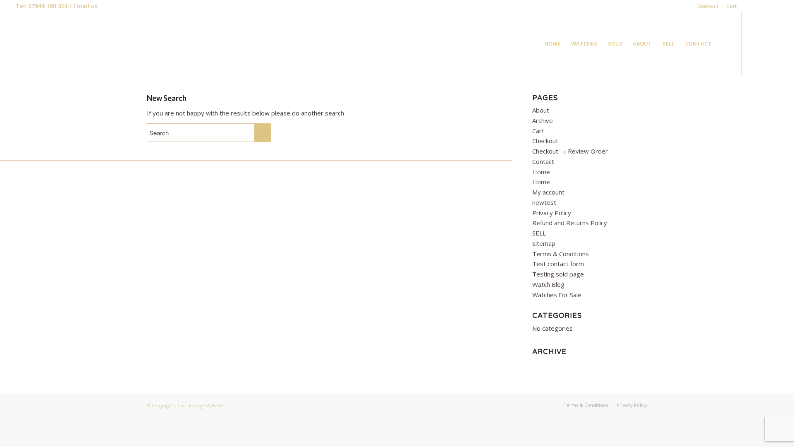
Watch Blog (548, 284)
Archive (542, 120)
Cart (732, 6)
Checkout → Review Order (570, 151)
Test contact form (558, 264)
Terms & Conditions (560, 254)
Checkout (707, 6)
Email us (85, 6)
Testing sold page (558, 274)
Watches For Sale (556, 295)
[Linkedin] (759, 6)
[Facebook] (747, 6)
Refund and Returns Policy (569, 223)
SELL (539, 233)
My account (548, 192)
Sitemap (543, 243)
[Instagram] (772, 6)
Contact (543, 161)
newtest (544, 202)
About (540, 110)
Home (541, 172)
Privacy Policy (551, 213)
